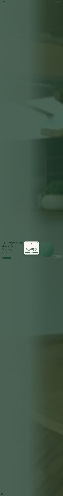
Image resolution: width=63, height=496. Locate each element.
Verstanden (31, 252)
